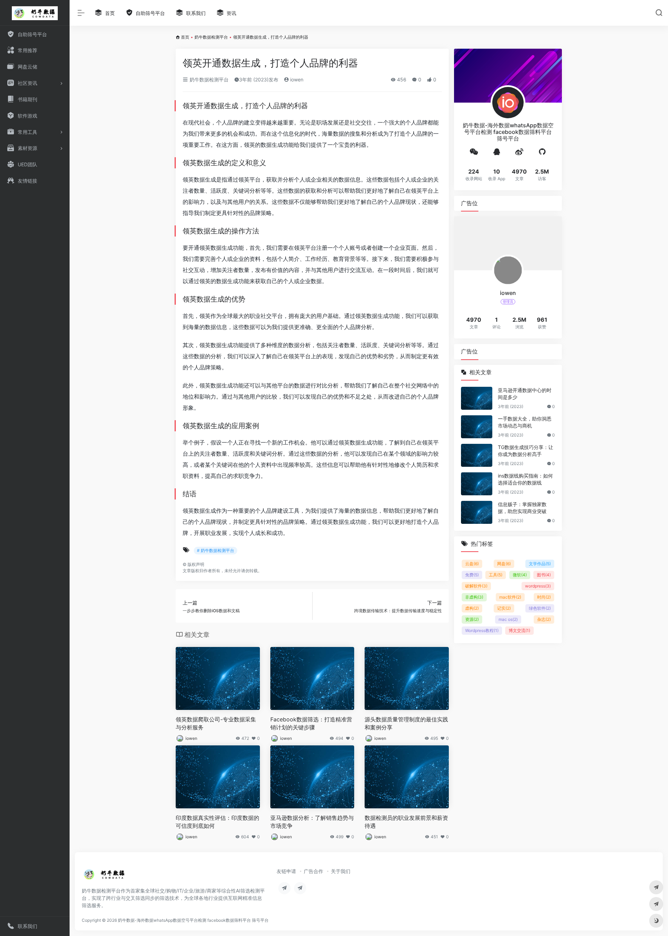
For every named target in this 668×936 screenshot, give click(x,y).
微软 (520, 574)
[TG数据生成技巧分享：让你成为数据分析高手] (476, 455)
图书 (544, 574)
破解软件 (476, 586)
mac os (508, 619)
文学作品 (540, 563)
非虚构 (474, 597)
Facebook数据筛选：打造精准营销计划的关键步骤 (311, 723)
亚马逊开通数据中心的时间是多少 (524, 393)
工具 (495, 574)
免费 (472, 574)
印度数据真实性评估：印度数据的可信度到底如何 (217, 821)
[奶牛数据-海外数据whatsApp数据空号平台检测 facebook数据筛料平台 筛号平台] (104, 876)
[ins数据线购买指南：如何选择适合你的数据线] (476, 483)
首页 (185, 37)
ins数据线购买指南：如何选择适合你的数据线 (525, 479)
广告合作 (313, 871)
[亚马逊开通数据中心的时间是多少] (476, 398)
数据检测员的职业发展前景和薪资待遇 (406, 821)
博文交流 (519, 630)
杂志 (544, 619)
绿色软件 (540, 608)
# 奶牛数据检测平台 (215, 550)
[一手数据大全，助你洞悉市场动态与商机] (476, 426)
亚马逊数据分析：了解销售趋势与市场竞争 (312, 821)
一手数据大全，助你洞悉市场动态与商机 (524, 422)
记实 (504, 608)
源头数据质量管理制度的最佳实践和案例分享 (406, 723)
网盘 (504, 563)
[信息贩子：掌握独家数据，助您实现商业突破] (476, 512)
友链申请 (286, 871)
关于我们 (340, 871)
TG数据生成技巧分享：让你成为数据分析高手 (525, 450)
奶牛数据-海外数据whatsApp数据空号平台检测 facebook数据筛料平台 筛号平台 (193, 920)
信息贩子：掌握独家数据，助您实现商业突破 (522, 507)
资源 (472, 619)
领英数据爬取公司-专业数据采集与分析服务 (216, 723)
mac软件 (510, 597)
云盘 (472, 563)
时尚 (544, 597)
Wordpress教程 (482, 630)
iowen (296, 79)
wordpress (538, 586)
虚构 (472, 608)
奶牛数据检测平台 (211, 37)
